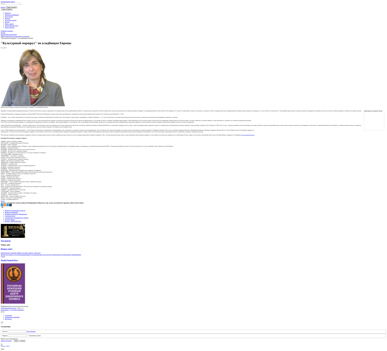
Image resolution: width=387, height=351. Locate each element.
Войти (3, 7)
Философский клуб (11, 26)
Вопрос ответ (6, 249)
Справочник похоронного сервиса (17, 218)
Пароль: (5, 336)
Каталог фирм (10, 219)
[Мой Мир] (7, 205)
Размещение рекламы (12, 317)
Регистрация (31, 331)
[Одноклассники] (5, 205)
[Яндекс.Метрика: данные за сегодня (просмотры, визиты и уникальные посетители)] (5, 345)
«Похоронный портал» (9, 308)
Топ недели (6, 241)
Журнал (7, 18)
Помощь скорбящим (12, 15)
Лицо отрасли (9, 27)
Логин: (4, 331)
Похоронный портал (8, 2)
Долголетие (9, 17)
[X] (10, 205)
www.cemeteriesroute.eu (248, 135)
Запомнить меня (35, 336)
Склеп (3, 256)
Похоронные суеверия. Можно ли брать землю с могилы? (21, 253)
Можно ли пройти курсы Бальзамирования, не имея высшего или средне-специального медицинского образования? (41, 255)
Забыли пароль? (6, 341)
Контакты (8, 319)
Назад (3, 201)
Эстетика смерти (10, 20)
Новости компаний (11, 212)
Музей (7, 22)
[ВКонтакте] (2, 205)
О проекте (8, 315)
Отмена (22, 341)
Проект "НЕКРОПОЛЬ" (13, 221)
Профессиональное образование (16, 214)
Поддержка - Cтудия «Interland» (12, 310)
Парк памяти (9, 24)
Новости (8, 13)
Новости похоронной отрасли (15, 210)
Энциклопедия (10, 216)
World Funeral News (9, 260)
